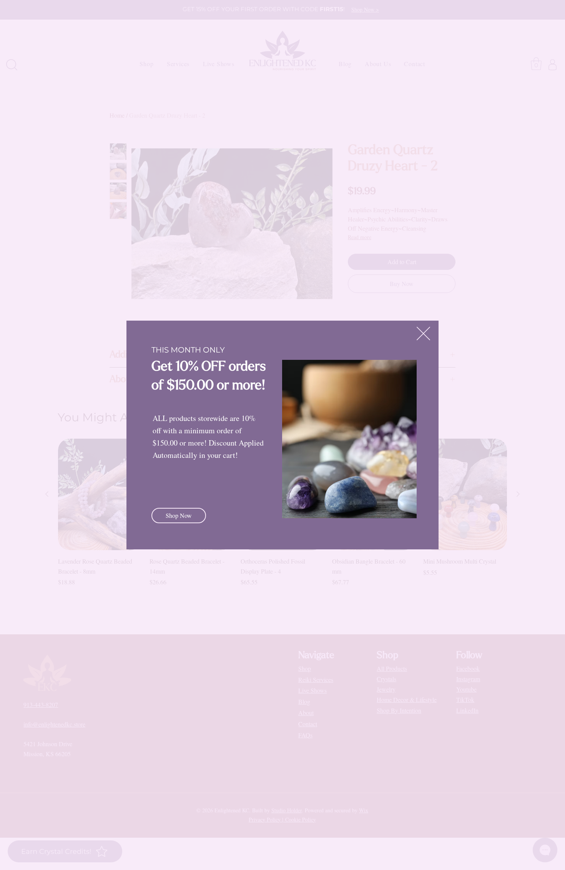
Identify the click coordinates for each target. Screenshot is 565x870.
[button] (423, 333)
